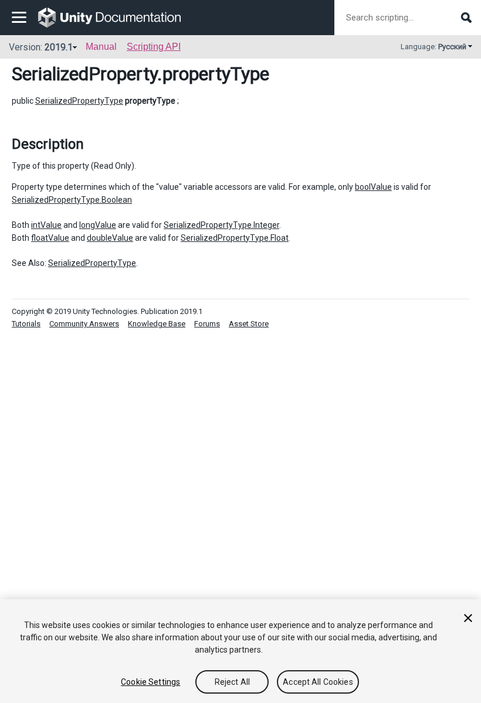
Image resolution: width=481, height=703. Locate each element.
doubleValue (110, 238)
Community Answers (84, 323)
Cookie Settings (150, 682)
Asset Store (249, 323)
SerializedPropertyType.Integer (221, 225)
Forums (207, 323)
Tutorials (26, 323)
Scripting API (154, 47)
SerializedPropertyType (79, 100)
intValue (46, 225)
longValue (97, 225)
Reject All (232, 682)
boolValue (373, 187)
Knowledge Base (156, 323)
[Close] (468, 618)
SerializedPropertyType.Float (235, 238)
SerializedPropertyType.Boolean (72, 199)
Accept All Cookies (318, 682)
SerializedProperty (84, 74)
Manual (101, 47)
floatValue (50, 238)
